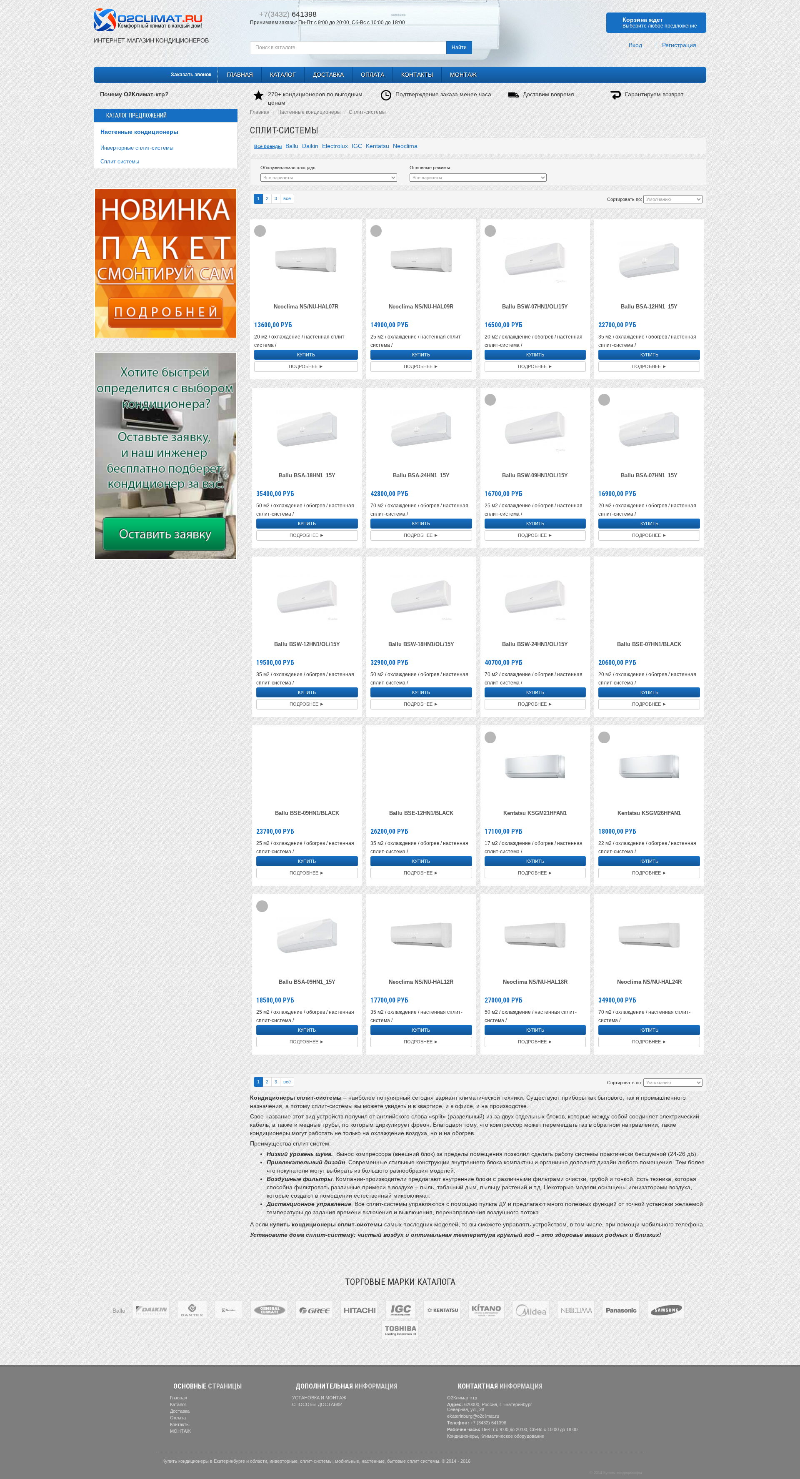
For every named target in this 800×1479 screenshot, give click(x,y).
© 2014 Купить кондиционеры (616, 1473)
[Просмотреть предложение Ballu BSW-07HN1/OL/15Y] (535, 259)
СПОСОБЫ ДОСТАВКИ (316, 1404)
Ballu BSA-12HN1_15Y (649, 306)
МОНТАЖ (463, 74)
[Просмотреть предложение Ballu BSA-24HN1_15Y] (421, 428)
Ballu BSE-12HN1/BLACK (421, 813)
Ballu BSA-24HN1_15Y (421, 475)
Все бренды (268, 146)
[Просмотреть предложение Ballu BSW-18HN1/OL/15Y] (421, 597)
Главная (260, 112)
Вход (636, 45)
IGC (357, 146)
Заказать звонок (190, 75)
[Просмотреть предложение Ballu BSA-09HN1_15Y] (307, 934)
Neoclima (405, 146)
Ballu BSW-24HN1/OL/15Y (535, 644)
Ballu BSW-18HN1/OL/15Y (421, 644)
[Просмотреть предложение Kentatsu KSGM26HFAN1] (649, 766)
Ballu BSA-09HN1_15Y (307, 982)
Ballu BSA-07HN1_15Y (649, 475)
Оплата (372, 74)
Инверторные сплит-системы (136, 148)
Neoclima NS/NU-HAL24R (649, 982)
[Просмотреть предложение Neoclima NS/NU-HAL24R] (649, 934)
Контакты (417, 74)
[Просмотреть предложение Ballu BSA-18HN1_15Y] (307, 428)
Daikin (310, 146)
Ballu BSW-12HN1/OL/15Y (307, 644)
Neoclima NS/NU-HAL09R (421, 306)
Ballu (291, 146)
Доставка (328, 74)
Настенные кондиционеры (139, 131)
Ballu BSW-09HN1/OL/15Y (535, 475)
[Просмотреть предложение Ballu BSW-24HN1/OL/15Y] (535, 597)
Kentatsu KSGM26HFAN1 (649, 813)
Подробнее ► (306, 366)
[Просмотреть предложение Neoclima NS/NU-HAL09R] (421, 259)
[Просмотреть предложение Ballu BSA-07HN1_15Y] (649, 428)
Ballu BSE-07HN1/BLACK (649, 644)
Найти (459, 47)
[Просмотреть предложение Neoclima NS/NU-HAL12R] (421, 934)
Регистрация (680, 45)
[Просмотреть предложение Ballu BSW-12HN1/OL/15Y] (307, 597)
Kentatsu (377, 146)
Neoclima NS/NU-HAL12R (421, 982)
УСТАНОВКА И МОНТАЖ (318, 1397)
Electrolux (335, 146)
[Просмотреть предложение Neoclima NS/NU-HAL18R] (535, 934)
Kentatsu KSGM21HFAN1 (535, 813)
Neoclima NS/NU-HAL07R (306, 306)
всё (287, 198)
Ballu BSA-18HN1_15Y (307, 475)
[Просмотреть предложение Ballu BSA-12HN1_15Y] (649, 259)
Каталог (283, 74)
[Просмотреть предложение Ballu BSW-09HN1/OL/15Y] (535, 428)
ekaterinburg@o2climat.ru (473, 1416)
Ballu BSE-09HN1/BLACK (307, 813)
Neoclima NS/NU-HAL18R (535, 982)
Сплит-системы (119, 161)
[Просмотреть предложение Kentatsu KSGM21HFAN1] (535, 766)
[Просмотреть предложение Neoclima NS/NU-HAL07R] (306, 259)
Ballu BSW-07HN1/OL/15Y (535, 306)
